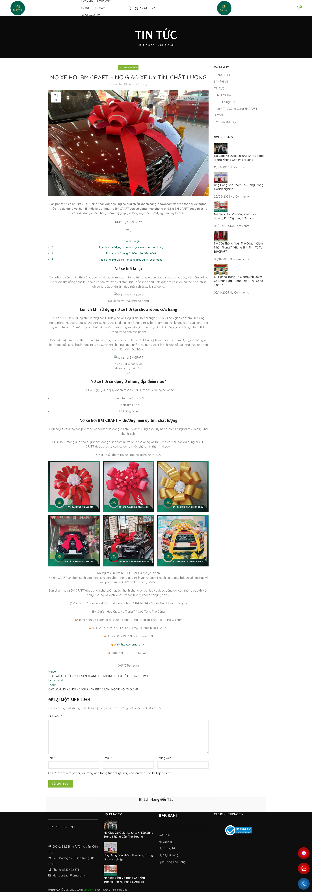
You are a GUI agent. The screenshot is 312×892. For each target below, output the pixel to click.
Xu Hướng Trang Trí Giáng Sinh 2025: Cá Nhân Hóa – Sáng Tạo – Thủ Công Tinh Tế (238, 281)
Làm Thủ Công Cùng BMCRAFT (237, 108)
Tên (51, 758)
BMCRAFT (220, 115)
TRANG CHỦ (222, 75)
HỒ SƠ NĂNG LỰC (225, 122)
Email (107, 758)
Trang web (164, 758)
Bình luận (55, 716)
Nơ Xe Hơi (165, 841)
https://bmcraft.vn (133, 644)
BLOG (151, 45)
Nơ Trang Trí (167, 848)
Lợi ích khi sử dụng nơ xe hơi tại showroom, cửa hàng (131, 247)
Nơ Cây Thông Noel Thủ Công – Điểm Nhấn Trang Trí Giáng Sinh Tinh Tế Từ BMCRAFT (238, 247)
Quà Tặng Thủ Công (172, 862)
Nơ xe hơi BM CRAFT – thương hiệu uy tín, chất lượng (131, 259)
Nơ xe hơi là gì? (131, 241)
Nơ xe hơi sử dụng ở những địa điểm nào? (131, 253)
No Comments (239, 167)
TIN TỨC (219, 88)
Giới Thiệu (165, 835)
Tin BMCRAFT (225, 95)
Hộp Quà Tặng (168, 855)
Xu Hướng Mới (166, 45)
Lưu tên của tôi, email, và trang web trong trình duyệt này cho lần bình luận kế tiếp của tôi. (112, 773)
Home (141, 45)
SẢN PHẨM (221, 81)
